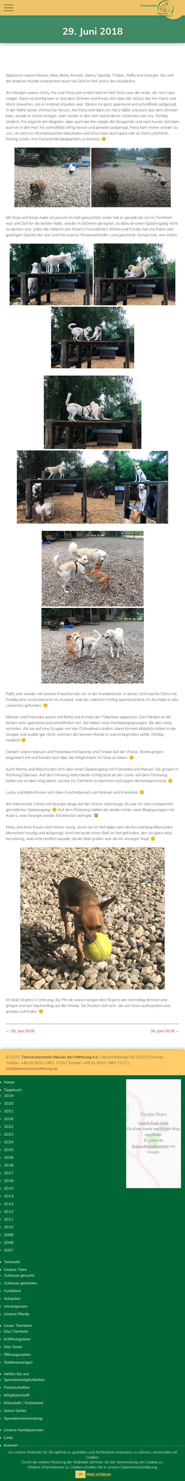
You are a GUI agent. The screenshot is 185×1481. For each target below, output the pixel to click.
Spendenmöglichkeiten (24, 1379)
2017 (8, 1172)
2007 (8, 1250)
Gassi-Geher (15, 1410)
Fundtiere (12, 1290)
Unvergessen (15, 1306)
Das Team (13, 1346)
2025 (8, 1149)
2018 (8, 1165)
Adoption (12, 1298)
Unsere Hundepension (23, 1429)
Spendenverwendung (23, 1418)
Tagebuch (13, 1089)
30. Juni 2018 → (165, 1030)
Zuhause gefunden (20, 1283)
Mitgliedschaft (17, 1395)
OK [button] (80, 1474)
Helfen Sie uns (16, 1373)
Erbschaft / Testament (23, 1402)
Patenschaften (17, 1387)
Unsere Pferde (16, 1313)
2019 (8, 1095)
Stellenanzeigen (18, 1362)
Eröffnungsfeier (17, 1339)
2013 (8, 1203)
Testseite (12, 1261)
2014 (8, 1196)
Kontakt (11, 1445)
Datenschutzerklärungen (151, 1145)
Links (8, 1437)
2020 (8, 1103)
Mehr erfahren (98, 1474)
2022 (8, 1126)
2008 (8, 1242)
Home (9, 1082)
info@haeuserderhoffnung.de (32, 1068)
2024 (8, 1141)
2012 (8, 1211)
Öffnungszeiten (17, 1354)
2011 (8, 1219)
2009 (8, 1234)
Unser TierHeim (18, 1325)
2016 (8, 1180)
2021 (8, 1111)
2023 (8, 1134)
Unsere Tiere (15, 1269)
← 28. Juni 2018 (20, 1030)
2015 (8, 1188)
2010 (8, 1227)
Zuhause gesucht (19, 1275)
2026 (8, 1118)
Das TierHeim (16, 1331)
